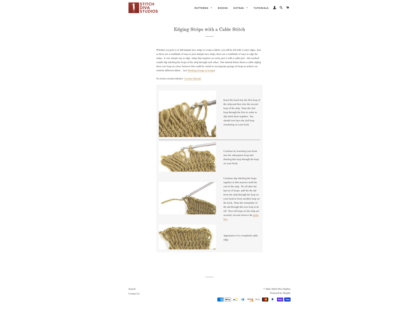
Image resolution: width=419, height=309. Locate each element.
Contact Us (134, 293)
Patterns (201, 8)
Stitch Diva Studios (281, 288)
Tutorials (261, 8)
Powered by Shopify (280, 292)
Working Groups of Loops (201, 70)
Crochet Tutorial (192, 78)
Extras (239, 8)
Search (132, 288)
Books (223, 8)
